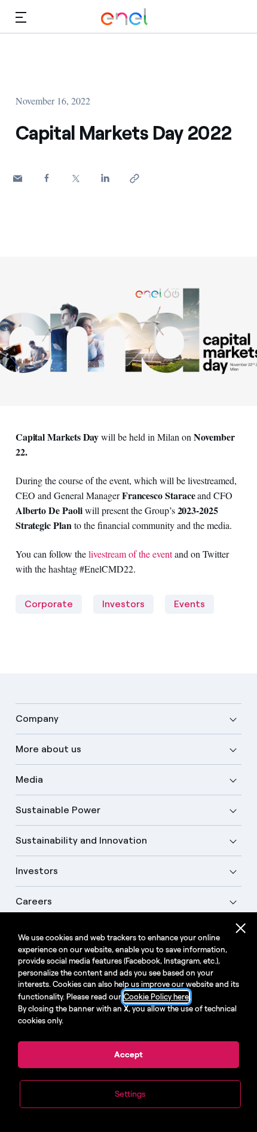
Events (189, 604)
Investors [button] (37, 870)
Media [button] (29, 779)
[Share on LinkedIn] (105, 177)
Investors (123, 604)
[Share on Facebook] (46, 177)
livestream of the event (130, 553)
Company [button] (37, 718)
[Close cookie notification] (241, 928)
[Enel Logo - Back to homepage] (124, 17)
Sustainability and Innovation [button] (81, 840)
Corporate (49, 604)
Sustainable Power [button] (58, 810)
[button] (20, 17)
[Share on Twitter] (76, 178)
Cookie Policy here (156, 996)
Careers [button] (34, 901)
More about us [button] (48, 749)
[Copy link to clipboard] (134, 178)
